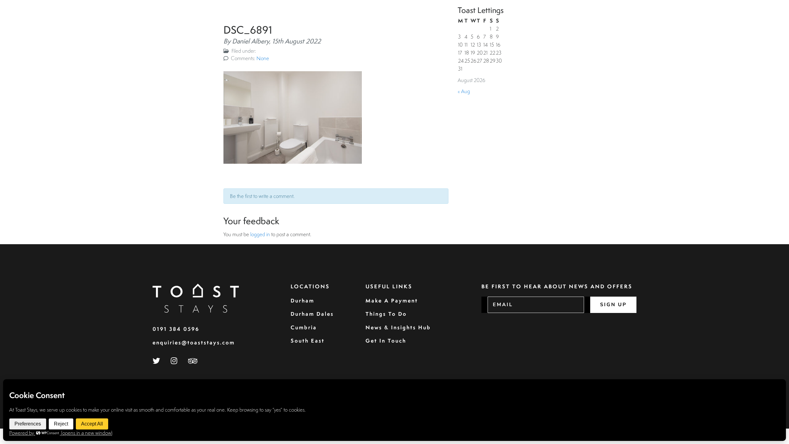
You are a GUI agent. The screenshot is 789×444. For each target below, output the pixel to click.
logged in (260, 234)
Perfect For (711, 19)
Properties (576, 19)
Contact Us (754, 19)
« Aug (464, 91)
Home (547, 19)
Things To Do (386, 313)
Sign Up (613, 304)
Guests (608, 19)
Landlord (675, 19)
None (262, 58)
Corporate (639, 19)
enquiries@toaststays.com (194, 342)
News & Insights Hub (398, 327)
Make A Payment (392, 300)
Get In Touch (386, 340)
